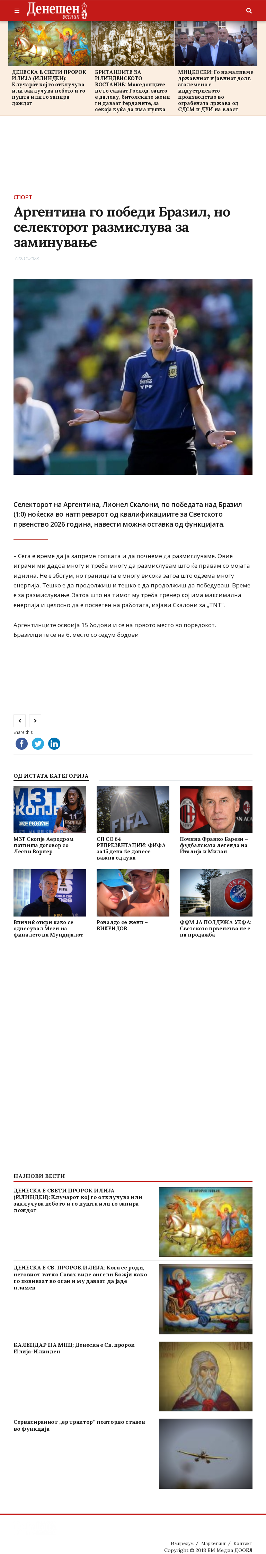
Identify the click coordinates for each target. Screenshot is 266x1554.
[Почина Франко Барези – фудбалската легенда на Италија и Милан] (216, 810)
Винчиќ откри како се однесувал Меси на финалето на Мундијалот (48, 928)
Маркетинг (213, 1543)
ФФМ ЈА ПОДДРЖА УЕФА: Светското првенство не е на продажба (215, 928)
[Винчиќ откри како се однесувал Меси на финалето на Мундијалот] (49, 893)
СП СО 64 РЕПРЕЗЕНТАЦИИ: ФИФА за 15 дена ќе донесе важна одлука (131, 848)
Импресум (182, 1543)
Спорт (23, 197)
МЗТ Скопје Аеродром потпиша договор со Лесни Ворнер (43, 845)
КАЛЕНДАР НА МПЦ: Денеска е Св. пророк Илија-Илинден (74, 1348)
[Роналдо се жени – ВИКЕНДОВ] (133, 893)
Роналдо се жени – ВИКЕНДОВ (122, 925)
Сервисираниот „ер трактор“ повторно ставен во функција (79, 1425)
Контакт (242, 1543)
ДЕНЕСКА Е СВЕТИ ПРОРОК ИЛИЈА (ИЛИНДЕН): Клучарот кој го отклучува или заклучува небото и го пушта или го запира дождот (49, 87)
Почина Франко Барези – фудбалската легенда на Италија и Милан (214, 845)
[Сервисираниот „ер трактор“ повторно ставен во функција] (205, 1454)
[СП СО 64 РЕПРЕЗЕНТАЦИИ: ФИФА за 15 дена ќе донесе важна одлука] (133, 810)
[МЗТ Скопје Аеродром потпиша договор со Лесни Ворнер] (49, 810)
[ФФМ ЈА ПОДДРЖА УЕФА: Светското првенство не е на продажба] (216, 893)
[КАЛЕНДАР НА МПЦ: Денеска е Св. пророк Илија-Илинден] (205, 1377)
